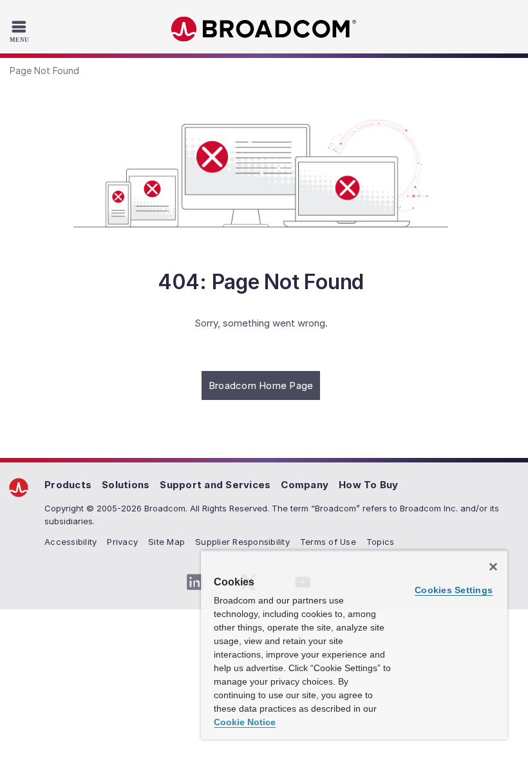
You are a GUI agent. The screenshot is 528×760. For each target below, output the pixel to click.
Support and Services (215, 485)
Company (304, 485)
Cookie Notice (245, 722)
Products (67, 485)
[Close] (493, 567)
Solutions (125, 485)
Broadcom (264, 29)
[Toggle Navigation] (21, 31)
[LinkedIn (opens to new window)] (194, 582)
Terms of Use (328, 542)
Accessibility (70, 542)
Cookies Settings (454, 590)
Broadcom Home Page (261, 385)
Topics (380, 542)
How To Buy (369, 485)
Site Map (166, 542)
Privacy (122, 542)
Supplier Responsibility (242, 542)
